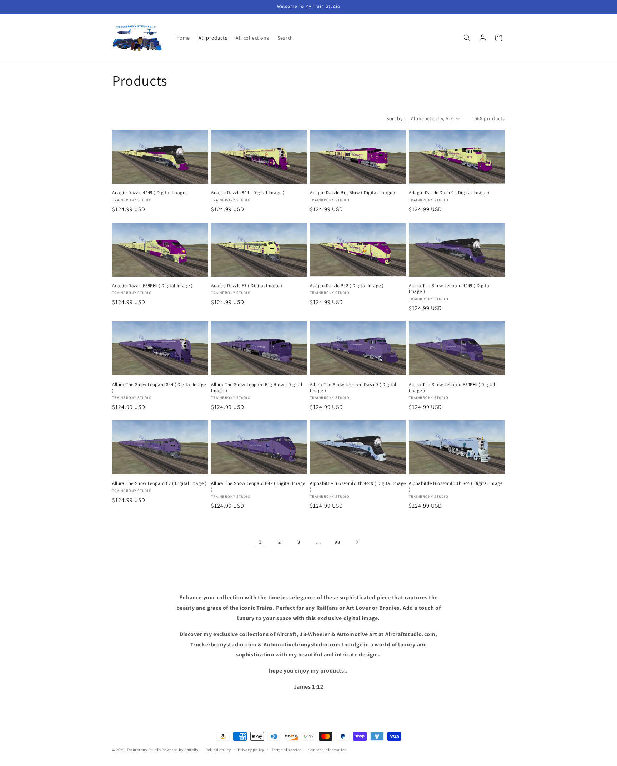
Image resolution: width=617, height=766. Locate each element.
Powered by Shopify (180, 749)
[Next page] (357, 542)
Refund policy (218, 749)
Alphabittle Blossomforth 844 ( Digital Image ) (455, 486)
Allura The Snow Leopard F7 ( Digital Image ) (159, 483)
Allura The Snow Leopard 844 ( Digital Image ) (159, 388)
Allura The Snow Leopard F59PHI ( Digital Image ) (452, 388)
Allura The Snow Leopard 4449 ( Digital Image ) (450, 289)
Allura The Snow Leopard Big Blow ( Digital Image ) (256, 388)
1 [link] (260, 542)
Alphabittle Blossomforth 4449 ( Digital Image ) (358, 486)
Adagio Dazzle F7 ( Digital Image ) (246, 286)
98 (337, 542)
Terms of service (286, 749)
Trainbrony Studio (144, 749)
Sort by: (394, 118)
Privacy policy (251, 749)
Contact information (327, 749)
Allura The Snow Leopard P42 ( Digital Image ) (258, 486)
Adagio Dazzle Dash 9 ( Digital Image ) (449, 193)
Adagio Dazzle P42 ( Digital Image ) (347, 286)
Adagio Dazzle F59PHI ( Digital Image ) (152, 286)
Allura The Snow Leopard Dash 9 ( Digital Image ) (353, 388)
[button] (467, 38)
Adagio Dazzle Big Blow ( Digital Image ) (352, 193)
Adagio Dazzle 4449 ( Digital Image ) (150, 193)
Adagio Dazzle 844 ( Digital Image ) (248, 193)
